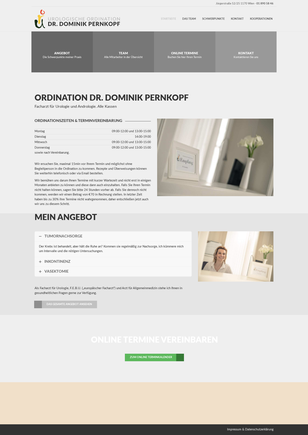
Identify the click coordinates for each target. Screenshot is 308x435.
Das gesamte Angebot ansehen (69, 304)
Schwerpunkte (213, 19)
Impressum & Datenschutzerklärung (250, 429)
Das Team (189, 19)
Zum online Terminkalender (151, 357)
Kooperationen (261, 19)
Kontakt (237, 19)
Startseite (168, 19)
